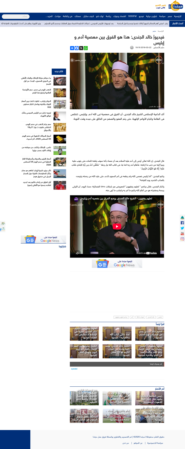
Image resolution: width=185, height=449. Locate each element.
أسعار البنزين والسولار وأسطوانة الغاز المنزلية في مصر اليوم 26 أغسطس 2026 (36, 162)
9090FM (132, 16)
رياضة (108, 16)
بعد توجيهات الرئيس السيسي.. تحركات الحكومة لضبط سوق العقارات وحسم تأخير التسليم (99, 23)
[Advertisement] (47, 5)
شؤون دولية (151, 16)
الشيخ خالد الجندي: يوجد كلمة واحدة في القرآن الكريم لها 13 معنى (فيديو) (117, 351)
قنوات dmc (140, 317)
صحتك (78, 16)
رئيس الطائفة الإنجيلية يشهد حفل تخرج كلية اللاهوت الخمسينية (151, 399)
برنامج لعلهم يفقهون (121, 317)
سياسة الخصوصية (155, 443)
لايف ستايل (88, 16)
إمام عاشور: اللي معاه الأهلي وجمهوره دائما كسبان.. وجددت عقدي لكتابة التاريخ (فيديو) (118, 415)
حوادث (58, 16)
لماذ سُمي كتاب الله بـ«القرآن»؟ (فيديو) (120, 336)
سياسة (162, 16)
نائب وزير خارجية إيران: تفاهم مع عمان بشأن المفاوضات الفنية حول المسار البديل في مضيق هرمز (36, 173)
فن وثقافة (67, 16)
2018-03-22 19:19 (143, 47)
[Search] (3, 15)
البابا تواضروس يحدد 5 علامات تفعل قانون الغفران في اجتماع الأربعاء (84, 416)
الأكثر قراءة (59, 71)
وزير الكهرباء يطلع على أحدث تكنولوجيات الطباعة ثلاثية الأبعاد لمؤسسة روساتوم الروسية (151, 413)
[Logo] (159, 5)
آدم (132, 317)
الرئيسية (178, 16)
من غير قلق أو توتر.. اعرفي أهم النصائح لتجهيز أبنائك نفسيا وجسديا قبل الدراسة (119, 398)
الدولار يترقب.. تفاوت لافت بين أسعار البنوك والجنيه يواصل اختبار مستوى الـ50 (36, 104)
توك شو (100, 16)
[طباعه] (131, 47)
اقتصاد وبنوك (119, 16)
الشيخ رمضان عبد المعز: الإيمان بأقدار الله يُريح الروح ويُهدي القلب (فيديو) (85, 351)
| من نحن (128, 443)
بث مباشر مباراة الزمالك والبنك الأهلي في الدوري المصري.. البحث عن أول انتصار (36, 81)
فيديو (141, 16)
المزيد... (49, 16)
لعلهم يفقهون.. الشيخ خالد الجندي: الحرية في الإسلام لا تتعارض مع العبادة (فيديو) (86, 333)
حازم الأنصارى (158, 47)
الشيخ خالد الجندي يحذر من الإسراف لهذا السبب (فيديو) (150, 334)
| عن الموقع (140, 443)
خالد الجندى (151, 317)
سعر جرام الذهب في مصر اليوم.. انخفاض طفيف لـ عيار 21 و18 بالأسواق (38, 127)
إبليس (160, 317)
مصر (170, 16)
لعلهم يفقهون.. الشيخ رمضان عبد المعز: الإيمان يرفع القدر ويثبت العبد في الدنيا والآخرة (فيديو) (150, 351)
